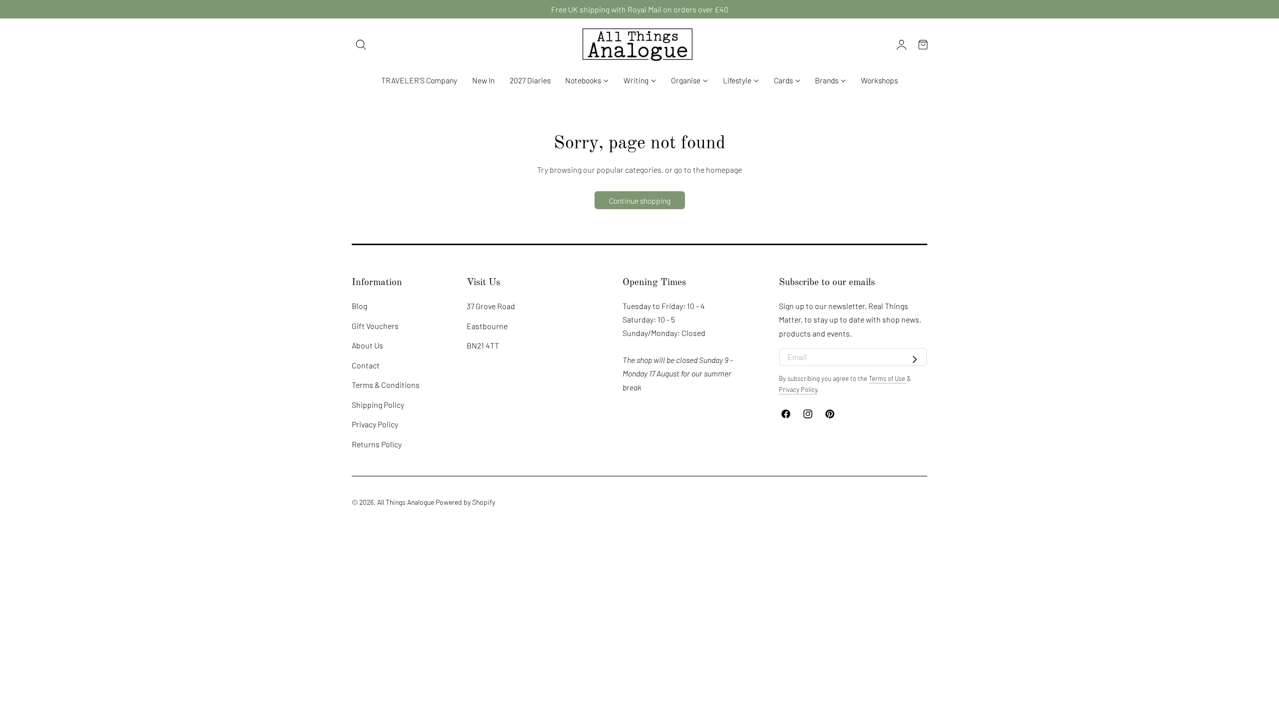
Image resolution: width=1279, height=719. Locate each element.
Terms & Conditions (386, 384)
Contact (366, 365)
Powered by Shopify (465, 502)
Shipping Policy (378, 404)
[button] (361, 44)
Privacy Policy (375, 424)
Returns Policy (377, 444)
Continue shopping (639, 200)
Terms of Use (888, 378)
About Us (367, 345)
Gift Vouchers (375, 326)
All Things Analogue (405, 502)
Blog (359, 306)
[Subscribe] (914, 360)
